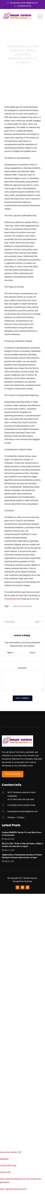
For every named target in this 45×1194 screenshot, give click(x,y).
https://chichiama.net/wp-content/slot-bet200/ (20, 1015)
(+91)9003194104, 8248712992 (22, 805)
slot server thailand (8, 1062)
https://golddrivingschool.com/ (13, 1189)
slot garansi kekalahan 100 (11, 982)
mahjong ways (6, 1009)
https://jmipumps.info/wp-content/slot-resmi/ (20, 1075)
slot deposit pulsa (8, 1122)
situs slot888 (6, 1055)
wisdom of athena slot (10, 995)
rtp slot (3, 909)
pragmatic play (6, 935)
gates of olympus (7, 975)
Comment (22, 668)
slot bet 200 (5, 1172)
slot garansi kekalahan (9, 929)
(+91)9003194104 (24, 6)
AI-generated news (12, 599)
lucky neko (4, 942)
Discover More (12, 774)
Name (10, 652)
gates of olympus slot (9, 1049)
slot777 (3, 895)
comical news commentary (22, 606)
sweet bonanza (6, 922)
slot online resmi (7, 962)
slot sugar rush (6, 989)
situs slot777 (6, 949)
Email (33, 652)
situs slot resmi (7, 1082)
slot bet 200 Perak (8, 1165)
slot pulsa (4, 1095)
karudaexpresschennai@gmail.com (24, 3)
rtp (1, 902)
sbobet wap (5, 1135)
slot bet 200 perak (8, 1069)
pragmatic (4, 1159)
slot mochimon (6, 1042)
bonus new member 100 (10, 1152)
